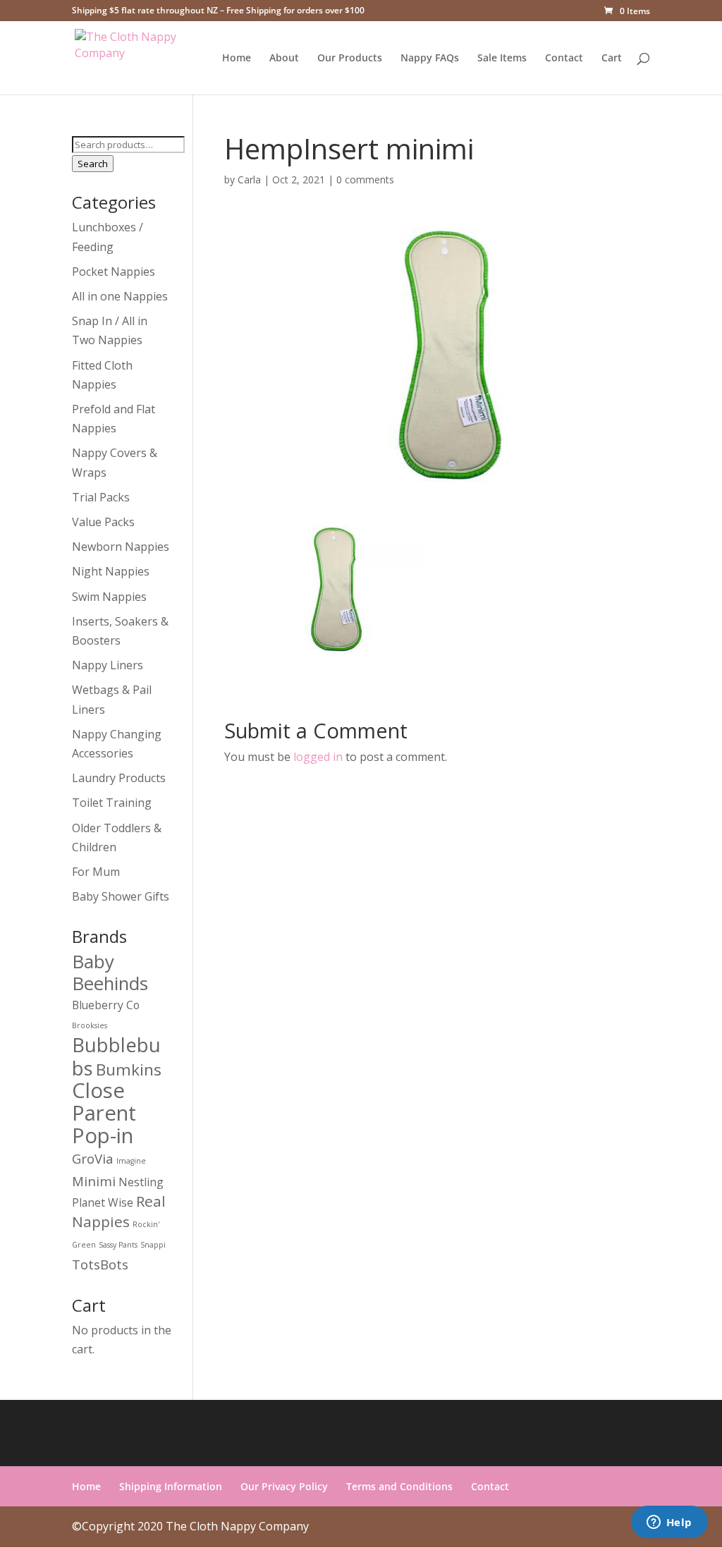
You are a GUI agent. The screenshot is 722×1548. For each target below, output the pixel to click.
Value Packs (103, 522)
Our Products (349, 58)
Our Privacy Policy (284, 1486)
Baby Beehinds (110, 972)
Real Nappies (119, 1211)
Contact (564, 58)
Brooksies (89, 1025)
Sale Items (502, 58)
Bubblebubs (116, 1056)
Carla (249, 179)
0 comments (365, 179)
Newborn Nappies (120, 546)
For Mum (96, 871)
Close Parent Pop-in (104, 1113)
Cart (611, 58)
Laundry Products (119, 778)
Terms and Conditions (399, 1486)
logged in (318, 756)
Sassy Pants (118, 1245)
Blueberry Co (106, 1005)
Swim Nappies (109, 596)
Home (236, 58)
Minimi (94, 1181)
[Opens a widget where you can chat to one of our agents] (669, 1523)
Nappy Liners (107, 665)
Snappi (153, 1245)
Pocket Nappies (113, 271)
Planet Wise (102, 1202)
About (284, 58)
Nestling (141, 1182)
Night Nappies (110, 571)
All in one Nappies (120, 296)
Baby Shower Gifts (120, 896)
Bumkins (128, 1069)
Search (93, 163)
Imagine (131, 1161)
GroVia (93, 1158)
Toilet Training (112, 802)
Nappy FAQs (429, 58)
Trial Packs (101, 497)
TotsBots (100, 1264)
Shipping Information (170, 1486)
